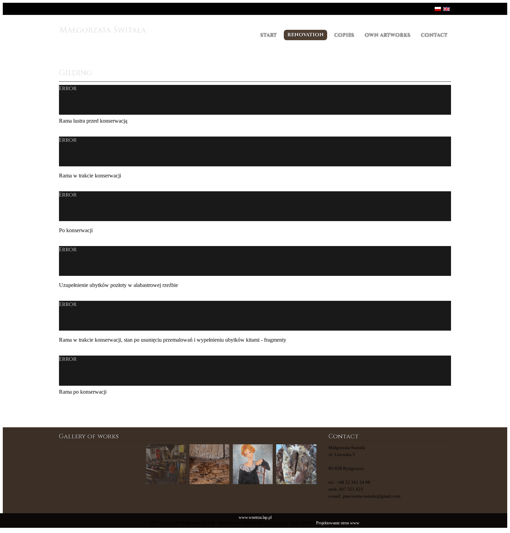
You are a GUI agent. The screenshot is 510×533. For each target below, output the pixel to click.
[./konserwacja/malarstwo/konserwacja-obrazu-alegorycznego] (166, 464)
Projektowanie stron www (337, 523)
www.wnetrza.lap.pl (255, 517)
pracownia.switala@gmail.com (371, 496)
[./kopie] (122, 464)
